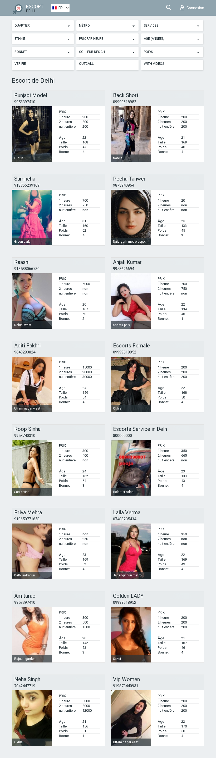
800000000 (122, 435)
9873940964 (123, 185)
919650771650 (27, 519)
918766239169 (27, 185)
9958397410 (24, 101)
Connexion (195, 8)
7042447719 (24, 686)
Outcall (86, 64)
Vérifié (20, 64)
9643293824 (24, 352)
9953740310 (24, 435)
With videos (154, 64)
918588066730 (27, 268)
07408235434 (124, 519)
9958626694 (123, 268)
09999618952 (124, 101)
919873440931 (125, 686)
